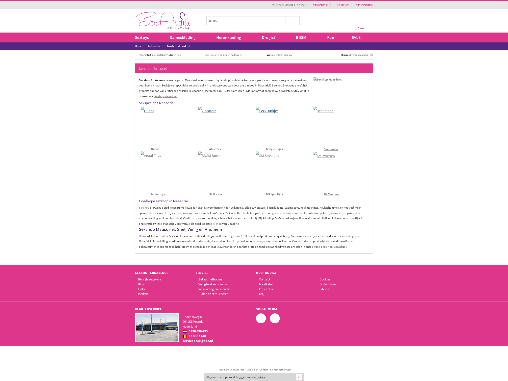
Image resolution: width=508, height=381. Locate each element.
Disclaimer (252, 369)
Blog (141, 284)
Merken (143, 294)
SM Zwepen (331, 194)
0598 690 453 (198, 331)
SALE (356, 37)
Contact (264, 279)
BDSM (301, 37)
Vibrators (215, 149)
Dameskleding (183, 37)
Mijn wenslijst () (364, 4)
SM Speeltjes (274, 194)
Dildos (155, 149)
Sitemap (325, 289)
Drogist (268, 37)
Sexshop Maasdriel (165, 96)
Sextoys (142, 37)
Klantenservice (320, 4)
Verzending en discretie (214, 289)
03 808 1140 (197, 336)
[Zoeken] (293, 20)
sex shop (216, 224)
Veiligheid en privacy (212, 284)
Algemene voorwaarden (231, 369)
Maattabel (266, 284)
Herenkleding (228, 37)
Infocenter (266, 289)
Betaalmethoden (210, 279)
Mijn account (342, 4)
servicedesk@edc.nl (198, 341)
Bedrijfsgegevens (150, 279)
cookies (260, 377)
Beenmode (331, 149)
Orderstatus (327, 284)
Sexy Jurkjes (274, 149)
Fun (330, 37)
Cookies (324, 279)
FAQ (261, 294)
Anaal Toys (158, 194)
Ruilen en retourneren (213, 294)
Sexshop (144, 207)
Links (141, 289)
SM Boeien (215, 194)
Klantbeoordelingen (280, 369)
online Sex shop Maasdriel (329, 247)
